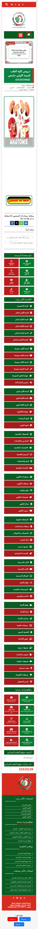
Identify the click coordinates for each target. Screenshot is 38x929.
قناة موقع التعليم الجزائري (23, 861)
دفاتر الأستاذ (24, 612)
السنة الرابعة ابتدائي (22, 333)
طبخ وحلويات (24, 490)
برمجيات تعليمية (22, 625)
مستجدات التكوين (22, 477)
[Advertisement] (19, 172)
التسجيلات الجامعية (22, 434)
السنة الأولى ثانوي (22, 391)
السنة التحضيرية (23, 306)
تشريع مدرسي (23, 547)
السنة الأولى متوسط (22, 349)
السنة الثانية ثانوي (22, 398)
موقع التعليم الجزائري (24, 853)
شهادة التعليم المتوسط (20, 376)
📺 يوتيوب (12, 919)
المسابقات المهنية (22, 519)
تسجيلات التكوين (23, 483)
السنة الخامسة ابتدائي (20, 340)
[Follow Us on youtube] (20, 897)
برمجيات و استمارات (22, 526)
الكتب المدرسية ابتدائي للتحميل (21, 878)
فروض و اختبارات (22, 654)
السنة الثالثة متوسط (21, 362)
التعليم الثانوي (27, 808)
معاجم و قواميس (23, 596)
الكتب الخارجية (23, 569)
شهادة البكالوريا (22, 412)
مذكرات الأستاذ (23, 618)
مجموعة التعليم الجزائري (23, 865)
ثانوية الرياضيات (23, 418)
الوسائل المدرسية (22, 576)
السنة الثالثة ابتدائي (22, 326)
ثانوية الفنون (24, 425)
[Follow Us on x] (24, 897)
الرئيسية (29, 87)
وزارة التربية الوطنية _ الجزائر (22, 829)
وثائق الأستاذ (24, 605)
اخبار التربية (24, 540)
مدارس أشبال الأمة (22, 382)
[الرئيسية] (29, 35)
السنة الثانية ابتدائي (22, 319)
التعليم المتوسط (26, 814)
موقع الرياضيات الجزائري (23, 857)
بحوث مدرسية (24, 668)
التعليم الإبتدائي (26, 805)
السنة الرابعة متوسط (21, 369)
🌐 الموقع (19, 924)
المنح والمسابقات (23, 461)
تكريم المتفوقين (23, 681)
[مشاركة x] (17, 223)
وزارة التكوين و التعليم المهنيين (21, 837)
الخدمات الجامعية (22, 468)
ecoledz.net (12, 907)
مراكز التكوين (24, 504)
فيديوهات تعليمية (23, 661)
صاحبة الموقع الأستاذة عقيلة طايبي (20, 890)
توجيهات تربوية (23, 89)
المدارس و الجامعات (21, 441)
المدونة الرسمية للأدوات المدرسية (20, 886)
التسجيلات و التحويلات (21, 533)
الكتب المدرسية (23, 562)
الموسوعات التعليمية (21, 589)
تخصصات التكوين (22, 497)
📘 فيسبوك (25, 919)
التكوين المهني (26, 817)
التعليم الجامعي (20, 87)
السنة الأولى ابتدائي (22, 313)
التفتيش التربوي (23, 632)
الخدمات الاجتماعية (21, 553)
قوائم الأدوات (24, 582)
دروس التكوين (23, 511)
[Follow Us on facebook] (13, 897)
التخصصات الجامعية (21, 448)
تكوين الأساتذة (23, 639)
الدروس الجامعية (23, 454)
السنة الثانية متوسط (21, 355)
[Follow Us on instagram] (17, 897)
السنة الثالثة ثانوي (22, 405)
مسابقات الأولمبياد (22, 675)
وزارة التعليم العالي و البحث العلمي (20, 833)
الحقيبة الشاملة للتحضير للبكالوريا (21, 882)
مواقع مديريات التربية (24, 841)
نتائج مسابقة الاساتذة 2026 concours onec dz (19, 58)
